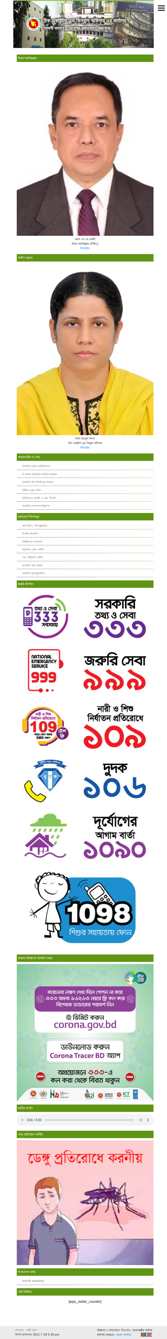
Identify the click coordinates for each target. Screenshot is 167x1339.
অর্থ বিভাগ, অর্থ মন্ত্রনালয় (34, 525)
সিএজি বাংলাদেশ (30, 533)
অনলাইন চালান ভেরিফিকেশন (36, 466)
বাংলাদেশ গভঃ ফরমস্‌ (32, 565)
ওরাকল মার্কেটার (123, 1334)
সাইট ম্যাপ (31, 1330)
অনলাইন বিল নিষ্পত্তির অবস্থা (37, 482)
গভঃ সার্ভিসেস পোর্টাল (32, 557)
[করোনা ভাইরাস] (85, 1032)
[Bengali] (144, 1334)
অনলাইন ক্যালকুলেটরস (33, 573)
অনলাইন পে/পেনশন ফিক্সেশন (36, 506)
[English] (149, 1334)
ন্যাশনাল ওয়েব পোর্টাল (33, 549)
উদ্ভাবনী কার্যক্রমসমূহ (33, 1281)
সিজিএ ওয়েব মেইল (31, 490)
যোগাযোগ (19, 1330)
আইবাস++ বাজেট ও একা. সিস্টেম (39, 498)
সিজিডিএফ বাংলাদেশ (32, 541)
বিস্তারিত (85, 248)
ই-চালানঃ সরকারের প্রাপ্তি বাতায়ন (39, 474)
